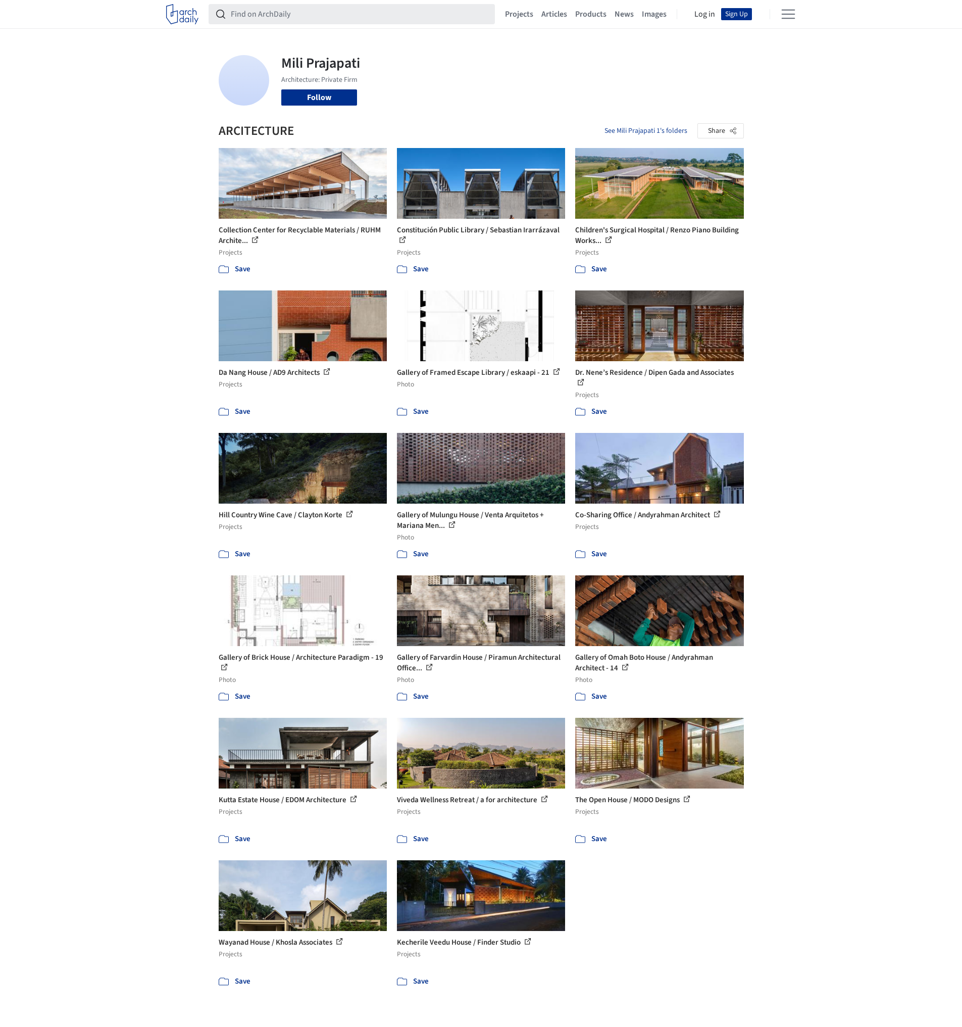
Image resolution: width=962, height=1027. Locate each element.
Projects (519, 14)
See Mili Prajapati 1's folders (645, 130)
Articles (554, 14)
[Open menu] (788, 14)
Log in (704, 14)
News (624, 14)
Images (654, 14)
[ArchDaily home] (182, 14)
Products (590, 14)
